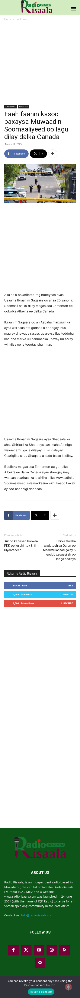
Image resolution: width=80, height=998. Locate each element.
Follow (68, 594)
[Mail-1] (40, 963)
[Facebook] (13, 950)
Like (70, 585)
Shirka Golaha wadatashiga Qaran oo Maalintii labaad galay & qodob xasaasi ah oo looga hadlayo (59, 550)
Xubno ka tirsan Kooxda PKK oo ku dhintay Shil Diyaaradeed (21, 545)
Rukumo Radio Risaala (22, 573)
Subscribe (66, 603)
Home (8, 19)
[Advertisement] (40, 63)
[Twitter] (26, 950)
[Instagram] (52, 950)
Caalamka (22, 19)
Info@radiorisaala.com (37, 915)
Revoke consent (41, 991)
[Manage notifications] (68, 987)
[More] (52, 153)
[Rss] (64, 950)
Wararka (23, 106)
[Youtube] (39, 950)
